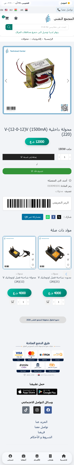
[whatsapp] (48, 217)
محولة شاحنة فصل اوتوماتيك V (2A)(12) (19, 279)
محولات (25, 38)
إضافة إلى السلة (29, 157)
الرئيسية (48, 38)
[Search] (9, 27)
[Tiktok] (26, 410)
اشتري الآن (38, 171)
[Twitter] (58, 217)
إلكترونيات (36, 38)
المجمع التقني (64, 18)
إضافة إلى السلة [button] (68, 259)
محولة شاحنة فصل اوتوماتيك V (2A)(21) (54, 279)
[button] (16, 18)
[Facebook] (53, 217)
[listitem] (63, 458)
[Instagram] (37, 410)
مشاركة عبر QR (32, 216)
